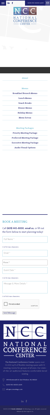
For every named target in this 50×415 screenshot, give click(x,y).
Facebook (26, 401)
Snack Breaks (25, 103)
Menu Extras (25, 118)
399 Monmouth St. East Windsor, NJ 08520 (21, 380)
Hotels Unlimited (16, 409)
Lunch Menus (25, 98)
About (25, 78)
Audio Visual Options (25, 148)
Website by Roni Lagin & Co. (25, 411)
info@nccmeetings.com (14, 389)
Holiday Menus (25, 113)
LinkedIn (22, 401)
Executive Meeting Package (25, 143)
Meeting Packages (25, 128)
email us (29, 228)
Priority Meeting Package (25, 133)
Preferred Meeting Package (25, 138)
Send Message (9, 313)
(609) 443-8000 (15, 228)
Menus (25, 88)
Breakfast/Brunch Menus (25, 93)
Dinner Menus (25, 108)
